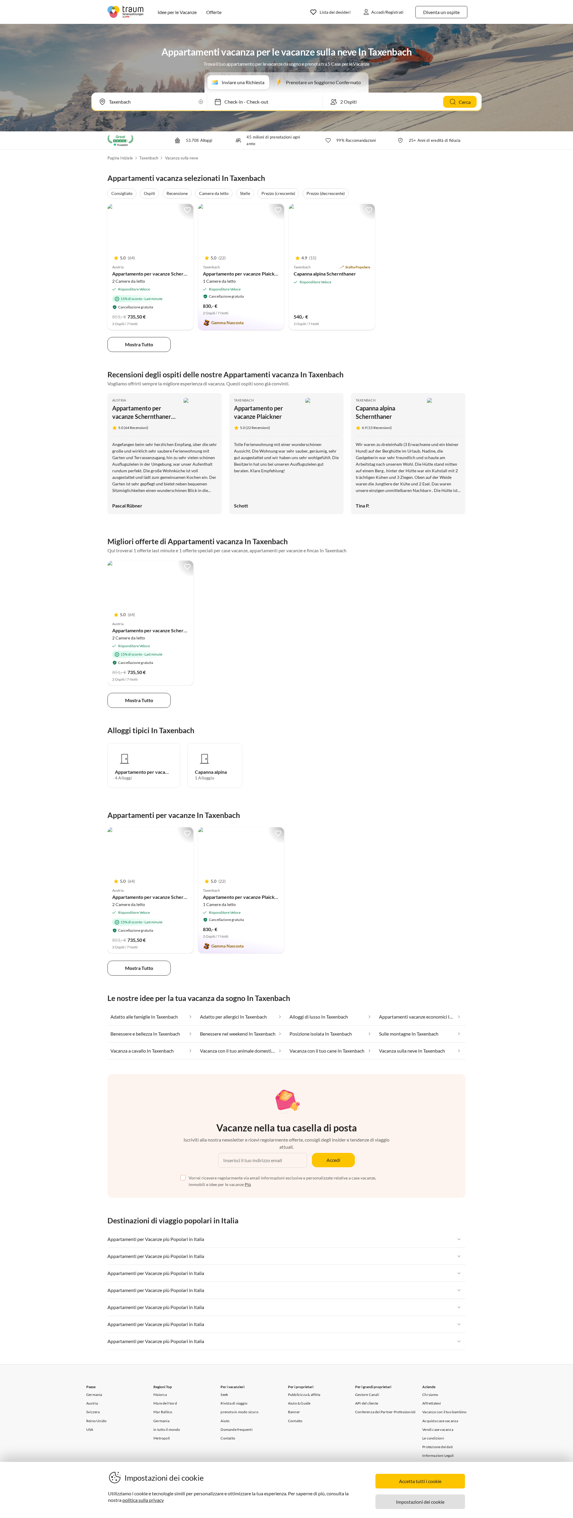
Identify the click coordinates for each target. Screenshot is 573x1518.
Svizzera (93, 1412)
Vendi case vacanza (437, 1429)
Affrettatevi (431, 1403)
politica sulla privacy (143, 1500)
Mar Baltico (162, 1412)
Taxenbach (148, 158)
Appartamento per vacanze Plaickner (242, 273)
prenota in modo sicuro (239, 1412)
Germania (94, 1394)
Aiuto (225, 1421)
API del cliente (366, 1403)
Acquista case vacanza (440, 1421)
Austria (119, 400)
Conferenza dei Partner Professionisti (385, 1412)
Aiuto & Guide (299, 1403)
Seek (224, 1394)
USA (89, 1429)
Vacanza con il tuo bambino (444, 1412)
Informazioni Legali (438, 1455)
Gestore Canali (367, 1394)
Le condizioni (433, 1438)
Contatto (228, 1438)
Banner (294, 1412)
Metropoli (161, 1438)
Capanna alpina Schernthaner (325, 273)
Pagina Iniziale (120, 158)
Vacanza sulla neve (181, 158)
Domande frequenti (236, 1429)
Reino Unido (96, 1421)
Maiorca (160, 1394)
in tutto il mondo (166, 1429)
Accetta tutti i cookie (420, 1481)
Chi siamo (430, 1394)
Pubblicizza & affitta (304, 1394)
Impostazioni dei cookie (420, 1502)
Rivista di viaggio (234, 1403)
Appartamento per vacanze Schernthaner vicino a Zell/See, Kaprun (183, 273)
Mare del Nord (165, 1403)
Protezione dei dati (437, 1447)
